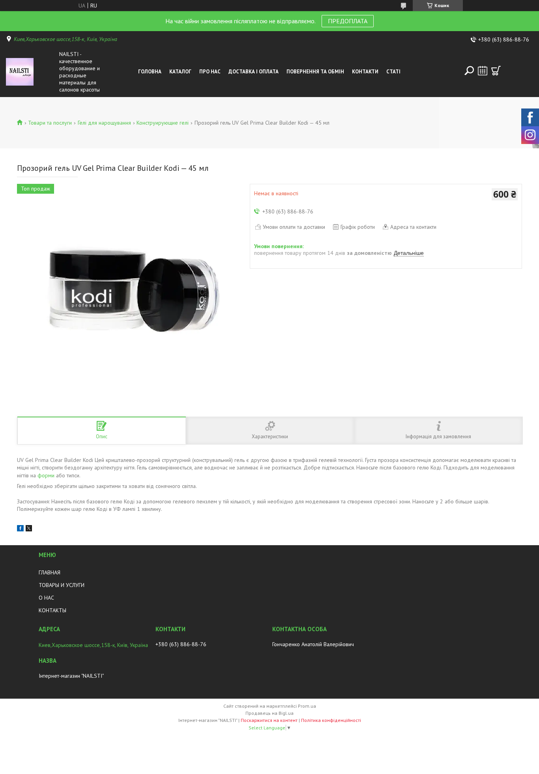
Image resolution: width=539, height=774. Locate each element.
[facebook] (20, 529)
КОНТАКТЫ (52, 610)
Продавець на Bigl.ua (269, 713)
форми (45, 475)
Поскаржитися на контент (269, 720)
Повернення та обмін (315, 71)
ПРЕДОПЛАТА (347, 21)
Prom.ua (307, 706)
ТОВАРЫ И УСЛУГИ (61, 585)
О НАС (46, 597)
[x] (29, 529)
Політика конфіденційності (331, 720)
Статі (393, 71)
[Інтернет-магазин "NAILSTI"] (31, 72)
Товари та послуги (50, 123)
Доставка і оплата (253, 71)
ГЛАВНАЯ (49, 572)
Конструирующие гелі (163, 123)
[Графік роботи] (482, 70)
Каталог (180, 71)
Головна (149, 71)
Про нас (210, 71)
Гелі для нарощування (104, 123)
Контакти (365, 71)
